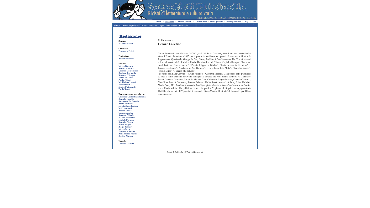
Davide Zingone (126, 136)
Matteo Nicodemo (127, 117)
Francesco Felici (126, 51)
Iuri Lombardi (125, 108)
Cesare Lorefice (126, 113)
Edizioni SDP (201, 22)
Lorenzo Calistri (126, 143)
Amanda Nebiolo (126, 115)
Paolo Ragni (124, 89)
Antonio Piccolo (126, 122)
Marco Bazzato (126, 66)
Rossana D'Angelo (127, 75)
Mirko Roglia (125, 124)
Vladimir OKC (125, 84)
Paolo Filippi (124, 80)
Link (254, 22)
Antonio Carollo (126, 99)
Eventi (158, 22)
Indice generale (216, 22)
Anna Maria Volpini (128, 134)
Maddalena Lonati (127, 82)
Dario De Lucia (126, 77)
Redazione (169, 22)
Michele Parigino (126, 120)
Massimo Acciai (126, 43)
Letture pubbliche (233, 22)
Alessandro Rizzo (127, 58)
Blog (246, 22)
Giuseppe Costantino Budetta (132, 97)
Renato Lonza (125, 110)
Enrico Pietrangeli (127, 87)
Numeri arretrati (184, 22)
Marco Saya (124, 129)
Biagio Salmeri (125, 127)
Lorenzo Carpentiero (128, 71)
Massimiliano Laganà (128, 106)
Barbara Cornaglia (127, 73)
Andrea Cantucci (126, 68)
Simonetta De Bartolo (129, 101)
